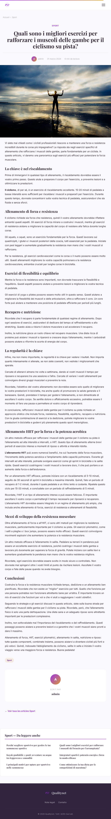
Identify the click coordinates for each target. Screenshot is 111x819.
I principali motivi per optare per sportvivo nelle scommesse (28, 766)
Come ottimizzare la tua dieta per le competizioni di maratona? (78, 766)
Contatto (62, 802)
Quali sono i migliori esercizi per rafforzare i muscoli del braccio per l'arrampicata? (82, 747)
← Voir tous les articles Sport (20, 711)
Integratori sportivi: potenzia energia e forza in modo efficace (82, 756)
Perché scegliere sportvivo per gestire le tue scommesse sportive (29, 747)
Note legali (50, 802)
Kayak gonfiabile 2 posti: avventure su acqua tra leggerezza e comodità (29, 756)
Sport (14, 17)
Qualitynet (59, 793)
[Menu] (103, 5)
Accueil (6, 17)
